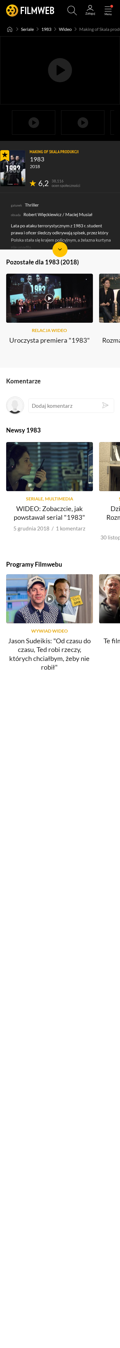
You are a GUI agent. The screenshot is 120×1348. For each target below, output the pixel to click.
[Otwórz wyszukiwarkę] (72, 10)
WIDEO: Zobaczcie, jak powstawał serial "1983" (49, 512)
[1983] (12, 168)
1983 (46, 29)
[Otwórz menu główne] (108, 10)
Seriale (27, 29)
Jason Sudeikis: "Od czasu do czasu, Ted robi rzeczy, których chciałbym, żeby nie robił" (49, 654)
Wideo (65, 29)
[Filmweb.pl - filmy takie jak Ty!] (30, 10)
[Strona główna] (10, 29)
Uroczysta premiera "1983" (49, 340)
